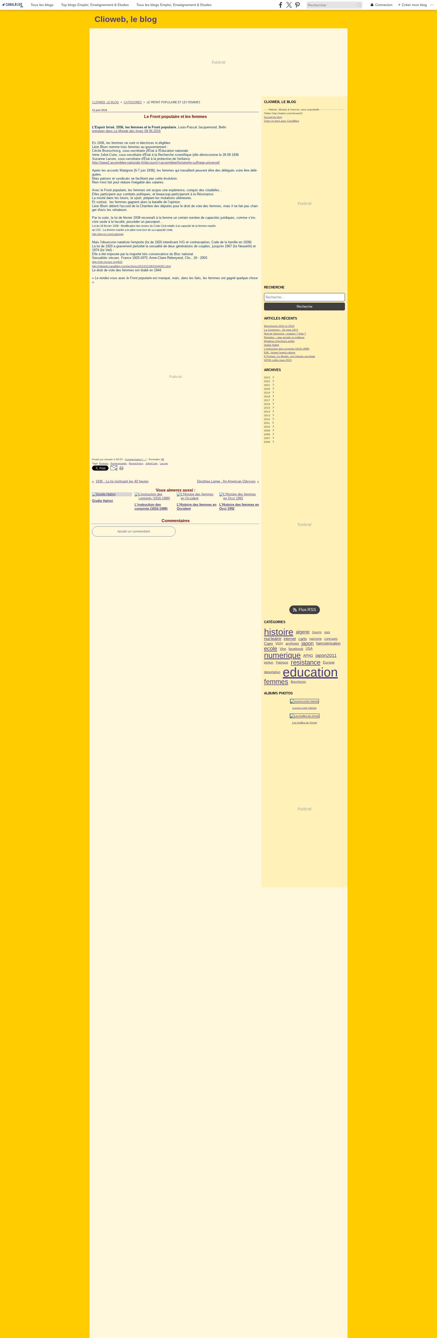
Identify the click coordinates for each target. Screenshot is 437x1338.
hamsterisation (328, 643)
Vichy (279, 643)
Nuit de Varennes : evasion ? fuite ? (285, 333)
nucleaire (272, 639)
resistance (305, 662)
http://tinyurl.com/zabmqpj (107, 234)
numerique (282, 655)
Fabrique (282, 662)
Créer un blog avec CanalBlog (281, 120)
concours (331, 639)
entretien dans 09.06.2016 (126, 131)
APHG (308, 655)
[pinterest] (297, 5)
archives (292, 643)
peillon (268, 662)
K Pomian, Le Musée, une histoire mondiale (289, 356)
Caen (268, 643)
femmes (276, 681)
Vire (283, 648)
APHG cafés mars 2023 (278, 360)
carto (302, 639)
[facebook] (280, 5)
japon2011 (326, 655)
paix (327, 632)
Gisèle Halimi (271, 345)
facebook (296, 648)
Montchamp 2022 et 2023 (279, 326)
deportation (272, 672)
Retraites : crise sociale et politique (284, 337)
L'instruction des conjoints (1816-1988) (286, 348)
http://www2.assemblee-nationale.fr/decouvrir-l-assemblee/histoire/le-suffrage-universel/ (156, 162)
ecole (270, 648)
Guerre (317, 632)
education (310, 672)
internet (290, 639)
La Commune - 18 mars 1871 (281, 329)
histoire (278, 632)
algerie (303, 632)
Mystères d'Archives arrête (279, 341)
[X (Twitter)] (289, 5)
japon (307, 643)
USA (309, 648)
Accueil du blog (273, 117)
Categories (133, 102)
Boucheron (298, 681)
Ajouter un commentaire (133, 531)
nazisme (315, 639)
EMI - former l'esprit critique (279, 352)
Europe (329, 662)
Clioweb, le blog (105, 102)
